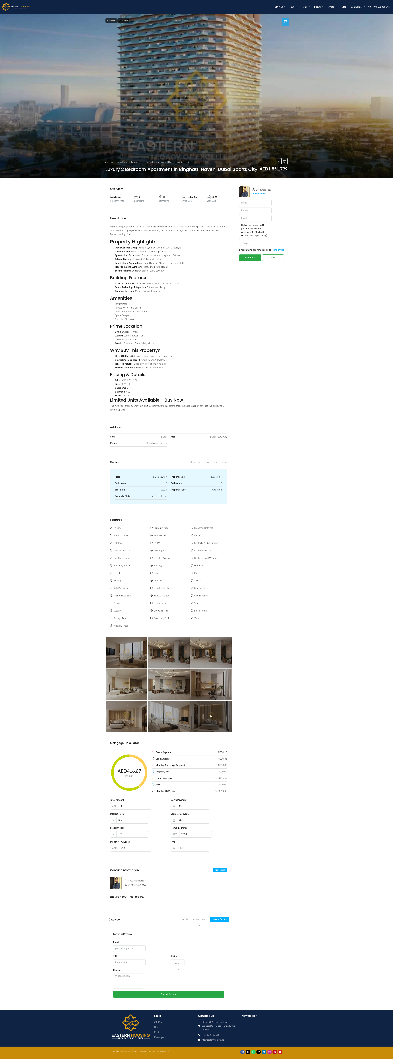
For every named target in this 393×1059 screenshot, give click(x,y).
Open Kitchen (201, 596)
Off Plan (123, 20)
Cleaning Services (122, 550)
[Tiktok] (258, 1052)
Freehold (198, 566)
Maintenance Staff (123, 596)
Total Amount (117, 800)
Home (111, 162)
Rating (174, 956)
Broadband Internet (203, 528)
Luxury (317, 7)
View (196, 618)
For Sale (111, 20)
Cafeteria (118, 543)
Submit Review (168, 994)
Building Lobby (121, 535)
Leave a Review (219, 919)
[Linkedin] (264, 1052)
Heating (117, 581)
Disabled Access (161, 558)
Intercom (158, 581)
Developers (159, 1037)
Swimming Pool (161, 618)
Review (117, 970)
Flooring (158, 566)
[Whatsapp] (253, 1052)
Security (118, 611)
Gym (196, 573)
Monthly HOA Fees (120, 842)
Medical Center (161, 596)
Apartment (122, 162)
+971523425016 (137, 885)
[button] (271, 161)
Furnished (118, 573)
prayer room (160, 603)
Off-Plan (279, 7)
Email (116, 942)
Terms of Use (278, 250)
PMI (173, 842)
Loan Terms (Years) (180, 814)
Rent (304, 7)
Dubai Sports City (170, 283)
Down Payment (179, 800)
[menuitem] (379, 7)
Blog (344, 7)
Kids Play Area (121, 588)
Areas (331, 7)
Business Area (160, 535)
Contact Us (356, 7)
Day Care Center (122, 558)
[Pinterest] (274, 1052)
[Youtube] (280, 1052)
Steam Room (200, 611)
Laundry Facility (161, 588)
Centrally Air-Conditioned (206, 543)
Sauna (197, 603)
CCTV (157, 543)
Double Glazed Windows (206, 558)
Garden (157, 573)
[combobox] (198, 922)
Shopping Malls (161, 611)
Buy (292, 7)
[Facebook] (242, 1052)
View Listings (220, 870)
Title (115, 956)
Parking (117, 603)
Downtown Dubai (131, 343)
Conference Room (203, 550)
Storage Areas (120, 618)
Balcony (117, 528)
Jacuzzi (197, 581)
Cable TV (198, 535)
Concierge (159, 550)
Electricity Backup (122, 566)
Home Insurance (179, 828)
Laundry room (201, 588)
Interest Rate (117, 814)
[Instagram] (269, 1052)
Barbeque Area (161, 528)
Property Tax (117, 828)
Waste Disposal (121, 626)
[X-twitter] (248, 1052)
